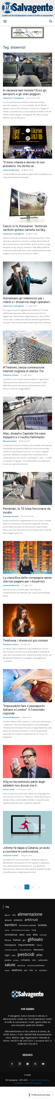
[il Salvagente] (27, 8)
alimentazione (30, 914)
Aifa (14, 915)
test (25, 970)
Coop (34, 930)
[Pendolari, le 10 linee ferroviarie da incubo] (27, 488)
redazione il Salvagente (13, 98)
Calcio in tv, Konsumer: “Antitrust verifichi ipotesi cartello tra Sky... (25, 228)
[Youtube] (43, 1064)
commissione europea (20, 930)
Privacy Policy (34, 1080)
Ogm (7, 955)
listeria (39, 945)
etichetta (43, 935)
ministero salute (11, 950)
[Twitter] (35, 1064)
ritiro (34, 960)
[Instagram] (20, 1064)
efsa (35, 934)
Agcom (7, 915)
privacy (16, 960)
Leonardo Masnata (11, 170)
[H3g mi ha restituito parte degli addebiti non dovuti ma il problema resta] (27, 761)
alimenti (8, 920)
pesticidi (26, 954)
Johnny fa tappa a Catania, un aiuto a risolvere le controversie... (26, 849)
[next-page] (39, 887)
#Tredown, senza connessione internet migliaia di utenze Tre (23, 369)
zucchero (43, 970)
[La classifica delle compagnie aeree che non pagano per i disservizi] (27, 557)
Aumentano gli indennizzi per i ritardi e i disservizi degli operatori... (27, 300)
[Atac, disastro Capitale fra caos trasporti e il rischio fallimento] (27, 413)
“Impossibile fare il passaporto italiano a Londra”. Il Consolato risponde (24, 709)
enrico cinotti (9, 789)
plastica (8, 960)
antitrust (31, 919)
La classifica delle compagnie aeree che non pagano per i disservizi (27, 579)
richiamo (25, 959)
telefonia (17, 970)
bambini (11, 924)
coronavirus (11, 934)
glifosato (35, 939)
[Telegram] (28, 1064)
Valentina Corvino (10, 375)
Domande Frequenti (32, 1083)
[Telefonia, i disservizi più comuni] (27, 620)
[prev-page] (14, 887)
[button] (5, 21)
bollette (42, 925)
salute (10, 964)
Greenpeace (10, 944)
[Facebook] (12, 1064)
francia (16, 940)
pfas (39, 955)
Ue (36, 970)
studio (7, 970)
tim (31, 970)
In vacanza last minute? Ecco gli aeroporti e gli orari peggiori (24, 92)
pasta (14, 955)
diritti (28, 934)
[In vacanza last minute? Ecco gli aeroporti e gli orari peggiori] (27, 69)
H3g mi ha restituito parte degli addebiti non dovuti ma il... (24, 783)
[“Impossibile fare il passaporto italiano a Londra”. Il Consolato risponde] (27, 685)
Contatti (27, 1075)
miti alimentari (26, 950)
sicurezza (21, 965)
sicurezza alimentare (36, 965)
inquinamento (26, 944)
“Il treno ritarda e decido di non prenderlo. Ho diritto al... (24, 164)
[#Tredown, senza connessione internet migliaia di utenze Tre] (27, 347)
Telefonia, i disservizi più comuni (25, 640)
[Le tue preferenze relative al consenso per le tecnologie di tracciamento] (40, 1095)
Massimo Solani (10, 441)
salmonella (42, 960)
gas (24, 940)
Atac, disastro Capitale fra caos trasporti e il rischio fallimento (24, 435)
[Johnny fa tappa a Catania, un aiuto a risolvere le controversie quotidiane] (27, 827)
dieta (21, 934)
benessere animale (27, 925)
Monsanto (39, 949)
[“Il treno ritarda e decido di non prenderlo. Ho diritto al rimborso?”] (27, 142)
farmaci (8, 940)
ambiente (18, 920)
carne (7, 930)
